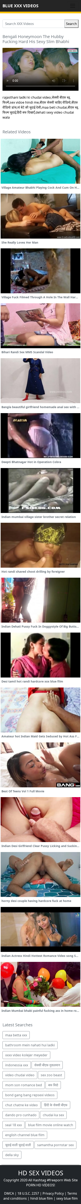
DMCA (9, 1193)
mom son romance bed (23, 1085)
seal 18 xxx (13, 1125)
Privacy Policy (53, 1193)
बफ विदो (53, 1085)
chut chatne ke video (21, 1105)
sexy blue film (67, 1198)
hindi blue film (41, 1198)
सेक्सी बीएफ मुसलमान (47, 1065)
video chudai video (19, 1075)
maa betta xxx (16, 1035)
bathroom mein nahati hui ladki (30, 1045)
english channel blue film (24, 1135)
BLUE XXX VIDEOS (20, 6)
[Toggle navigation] (73, 6)
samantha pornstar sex (55, 1145)
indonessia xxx (16, 1065)
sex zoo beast (51, 1075)
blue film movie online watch (50, 1125)
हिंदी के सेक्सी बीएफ (56, 1105)
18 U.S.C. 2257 (28, 1193)
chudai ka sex (53, 1115)
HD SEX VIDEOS (40, 1173)
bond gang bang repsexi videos (30, 1095)
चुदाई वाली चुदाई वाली (18, 1145)
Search (71, 23)
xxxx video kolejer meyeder (26, 1055)
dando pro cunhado (21, 1115)
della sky (12, 1155)
